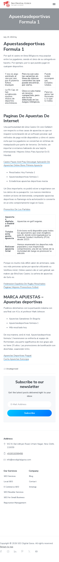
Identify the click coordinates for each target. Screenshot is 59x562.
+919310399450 (15, 453)
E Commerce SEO (11, 487)
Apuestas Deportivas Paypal (18, 355)
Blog (31, 476)
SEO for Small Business (14, 497)
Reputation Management (15, 502)
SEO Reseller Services (13, 492)
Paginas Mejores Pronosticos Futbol (21, 287)
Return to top (6, 546)
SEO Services (10, 476)
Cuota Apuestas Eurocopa (16, 359)
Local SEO (8, 481)
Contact (32, 481)
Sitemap (32, 487)
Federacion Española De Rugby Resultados (24, 283)
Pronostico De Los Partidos (17, 209)
